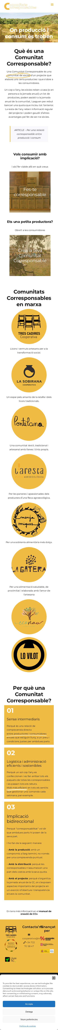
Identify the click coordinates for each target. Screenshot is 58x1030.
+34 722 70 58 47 (29, 944)
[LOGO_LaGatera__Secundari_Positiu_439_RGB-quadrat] (29, 548)
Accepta (29, 1004)
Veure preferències (29, 1019)
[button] (53, 978)
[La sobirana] (29, 358)
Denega (29, 1012)
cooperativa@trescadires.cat (29, 938)
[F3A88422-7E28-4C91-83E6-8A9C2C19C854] (29, 406)
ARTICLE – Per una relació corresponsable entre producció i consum (29, 134)
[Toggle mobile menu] (52, 4)
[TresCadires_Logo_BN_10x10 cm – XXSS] (29, 310)
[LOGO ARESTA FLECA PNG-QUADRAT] (29, 455)
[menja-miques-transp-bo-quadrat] (29, 503)
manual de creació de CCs (36, 912)
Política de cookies (27, 1026)
